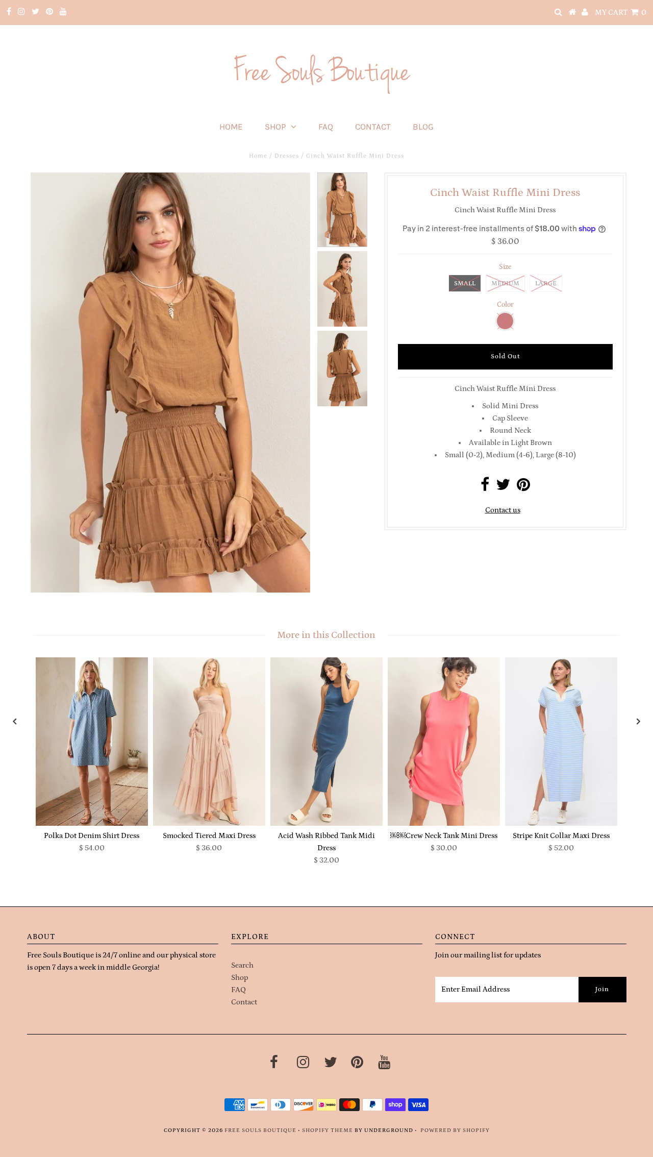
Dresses (286, 156)
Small (464, 283)
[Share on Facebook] (485, 487)
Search (242, 965)
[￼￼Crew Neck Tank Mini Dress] (444, 741)
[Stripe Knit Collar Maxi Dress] (561, 741)
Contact (373, 126)
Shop (275, 126)
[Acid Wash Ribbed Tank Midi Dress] (326, 741)
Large (546, 283)
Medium (505, 283)
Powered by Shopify (455, 1130)
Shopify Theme (327, 1130)
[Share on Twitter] (503, 487)
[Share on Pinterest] (523, 487)
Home (231, 126)
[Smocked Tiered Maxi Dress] (209, 741)
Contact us (502, 510)
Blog (423, 126)
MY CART (620, 12)
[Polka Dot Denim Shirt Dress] (92, 741)
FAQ (325, 126)
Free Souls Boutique (260, 1130)
